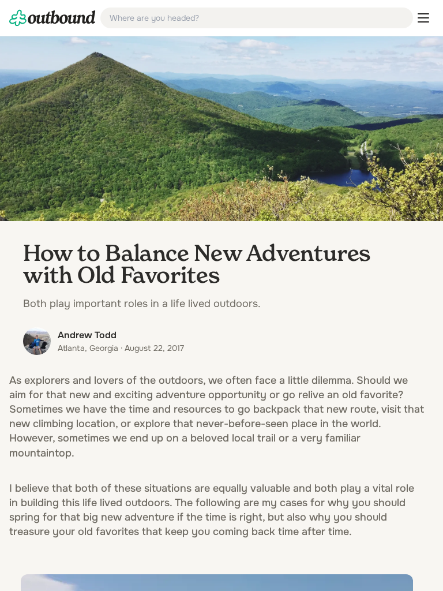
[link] (52, 18)
